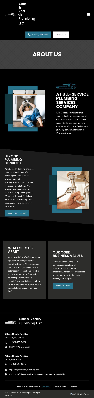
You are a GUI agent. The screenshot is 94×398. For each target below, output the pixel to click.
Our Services (32, 387)
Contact (73, 387)
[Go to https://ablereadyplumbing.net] (16, 14)
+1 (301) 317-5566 (17, 364)
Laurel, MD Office (13, 359)
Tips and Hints (59, 387)
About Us (45, 387)
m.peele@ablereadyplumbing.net (24, 369)
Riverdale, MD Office (14, 337)
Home (20, 387)
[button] (17, 213)
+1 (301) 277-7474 (17, 342)
